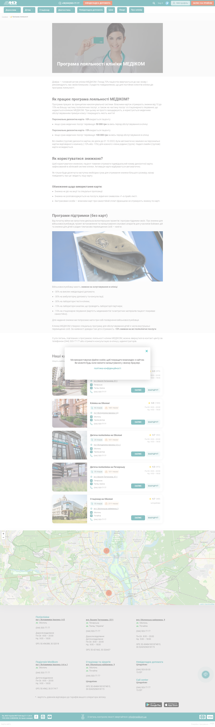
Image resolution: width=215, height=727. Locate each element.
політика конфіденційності (107, 368)
